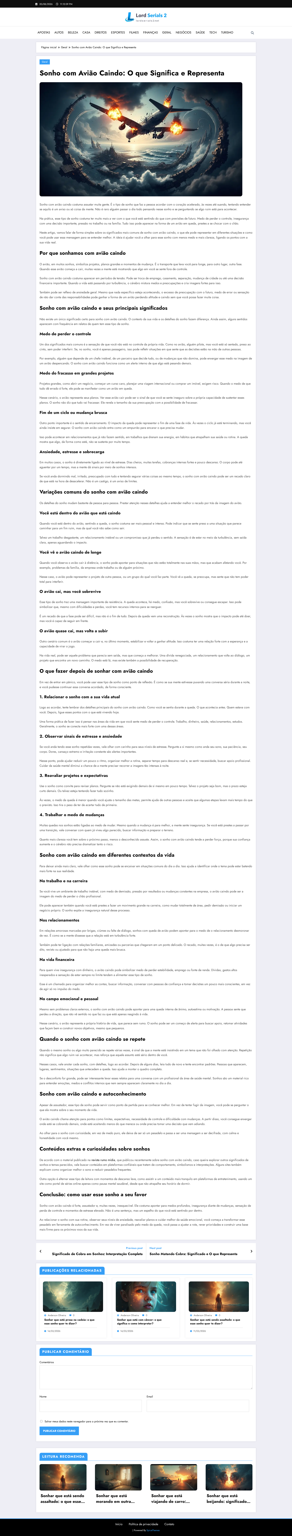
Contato (169, 1524)
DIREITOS (101, 32)
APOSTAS (44, 32)
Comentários (47, 1362)
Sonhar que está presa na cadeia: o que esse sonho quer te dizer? (69, 1321)
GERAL (166, 32)
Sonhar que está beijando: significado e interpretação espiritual (229, 1498)
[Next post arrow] (251, 1251)
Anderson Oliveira (57, 1315)
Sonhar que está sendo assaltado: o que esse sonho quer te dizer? (215, 1321)
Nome (43, 1396)
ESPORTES (118, 32)
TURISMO (227, 32)
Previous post (134, 1248)
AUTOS (59, 32)
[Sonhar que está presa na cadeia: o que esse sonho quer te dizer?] (73, 1296)
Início (119, 1524)
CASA (86, 32)
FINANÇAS (150, 32)
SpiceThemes (153, 1530)
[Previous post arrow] (41, 1251)
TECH (213, 32)
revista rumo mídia (103, 1160)
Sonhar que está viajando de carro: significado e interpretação (168, 1498)
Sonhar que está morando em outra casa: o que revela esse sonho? (118, 1498)
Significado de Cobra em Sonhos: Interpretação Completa (97, 1254)
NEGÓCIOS (183, 32)
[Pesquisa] (252, 33)
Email (150, 1396)
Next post (156, 1248)
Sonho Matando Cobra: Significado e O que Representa (193, 1254)
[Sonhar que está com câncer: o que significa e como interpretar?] (146, 1296)
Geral (44, 61)
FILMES (134, 32)
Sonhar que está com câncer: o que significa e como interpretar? (139, 1321)
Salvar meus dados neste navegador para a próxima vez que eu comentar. (87, 1421)
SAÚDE (200, 32)
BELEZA (73, 32)
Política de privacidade (143, 1524)
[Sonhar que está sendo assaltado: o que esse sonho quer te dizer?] (219, 1296)
